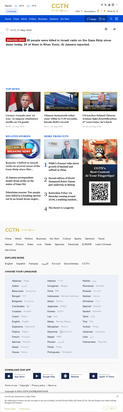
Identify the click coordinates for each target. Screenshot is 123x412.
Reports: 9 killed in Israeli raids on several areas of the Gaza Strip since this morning (23, 166)
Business (42, 19)
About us (52, 385)
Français (33, 263)
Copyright (25, 385)
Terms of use (11, 385)
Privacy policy (39, 385)
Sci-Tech (64, 19)
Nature (8, 244)
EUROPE (87, 244)
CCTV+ (86, 263)
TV (103, 19)
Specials (59, 244)
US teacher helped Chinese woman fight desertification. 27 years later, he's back (99, 118)
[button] (48, 107)
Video (30, 244)
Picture (20, 244)
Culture (67, 238)
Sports (77, 238)
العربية (45, 263)
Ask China (10, 249)
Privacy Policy (10, 409)
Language (11, 11)
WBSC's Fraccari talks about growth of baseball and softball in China (64, 166)
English (9, 263)
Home (8, 19)
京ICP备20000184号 (38, 391)
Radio (93, 19)
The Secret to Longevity (61, 207)
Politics (32, 19)
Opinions (54, 19)
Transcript (73, 244)
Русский (56, 263)
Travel (101, 238)
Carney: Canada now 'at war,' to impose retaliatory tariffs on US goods (22, 118)
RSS (78, 11)
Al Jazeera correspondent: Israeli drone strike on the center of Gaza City (20, 180)
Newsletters (90, 11)
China (16, 19)
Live (39, 244)
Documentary (71, 263)
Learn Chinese (103, 244)
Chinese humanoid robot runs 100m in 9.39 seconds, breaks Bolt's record (61, 118)
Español (20, 263)
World (24, 19)
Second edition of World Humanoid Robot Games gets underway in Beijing (62, 181)
